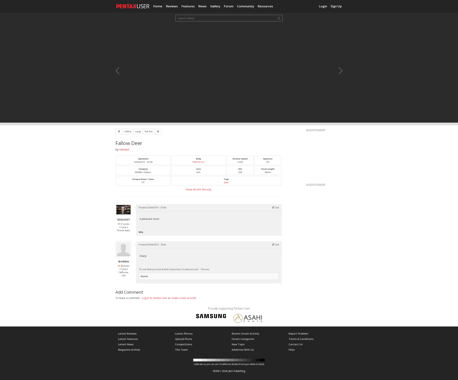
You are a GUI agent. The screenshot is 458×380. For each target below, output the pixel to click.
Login (323, 6)
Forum (228, 6)
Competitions (183, 344)
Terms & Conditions (301, 339)
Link (276, 207)
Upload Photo (183, 339)
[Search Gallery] (279, 18)
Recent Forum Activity (245, 333)
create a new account (183, 298)
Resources (265, 6)
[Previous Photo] (119, 71)
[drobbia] (123, 249)
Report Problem (298, 333)
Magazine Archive (129, 349)
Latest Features (128, 339)
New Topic (238, 344)
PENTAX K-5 (198, 162)
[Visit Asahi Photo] (248, 319)
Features (188, 6)
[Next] (158, 131)
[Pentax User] (133, 4)
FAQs (292, 349)
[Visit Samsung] (211, 316)
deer (226, 182)
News (202, 6)
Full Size (149, 131)
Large (138, 131)
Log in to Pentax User (154, 298)
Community (245, 6)
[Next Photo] (338, 71)
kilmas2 (124, 149)
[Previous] (119, 131)
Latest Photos (184, 333)
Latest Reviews (127, 333)
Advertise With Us (243, 349)
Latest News (125, 344)
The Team (181, 349)
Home (157, 6)
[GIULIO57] (123, 209)
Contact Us (296, 344)
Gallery (215, 6)
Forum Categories (243, 339)
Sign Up (336, 6)
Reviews (172, 6)
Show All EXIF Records (198, 189)
